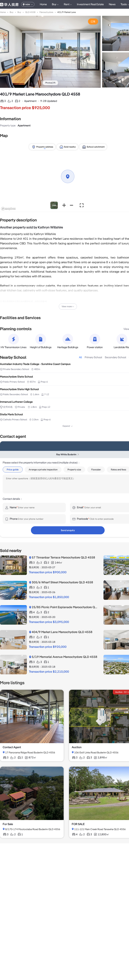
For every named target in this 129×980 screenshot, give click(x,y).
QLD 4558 (30, 12)
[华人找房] (9, 4)
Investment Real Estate (90, 4)
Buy (11, 12)
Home (43, 4)
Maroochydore (46, 12)
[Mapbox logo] (8, 209)
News (112, 4)
